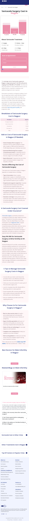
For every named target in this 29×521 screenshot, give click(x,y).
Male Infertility (18, 464)
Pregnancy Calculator (19, 495)
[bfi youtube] (4, 2)
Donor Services (18, 466)
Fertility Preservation (19, 468)
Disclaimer (15, 519)
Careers (2, 468)
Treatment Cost (4, 493)
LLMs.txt (20, 519)
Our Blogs (3, 484)
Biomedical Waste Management (7, 472)
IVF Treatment (3, 500)
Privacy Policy (10, 519)
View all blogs (14, 393)
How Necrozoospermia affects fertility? (10, 386)
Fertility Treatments (19, 461)
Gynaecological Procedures (20, 470)
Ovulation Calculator (19, 491)
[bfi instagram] (2, 2)
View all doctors (14, 363)
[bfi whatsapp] (6, 514)
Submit (14, 67)
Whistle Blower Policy (5, 474)
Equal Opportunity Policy (5, 479)
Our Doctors (3, 464)
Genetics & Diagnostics (19, 473)
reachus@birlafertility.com (20, 486)
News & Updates (4, 466)
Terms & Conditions (4, 476)
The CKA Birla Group (5, 461)
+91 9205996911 (18, 484)
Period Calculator (18, 493)
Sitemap (2, 491)
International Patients (5, 497)
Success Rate (3, 486)
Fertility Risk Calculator (19, 498)
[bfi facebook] (5, 2)
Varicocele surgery (7, 215)
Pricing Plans (3, 488)
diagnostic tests (15, 222)
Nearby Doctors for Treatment (6, 495)
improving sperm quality (13, 107)
